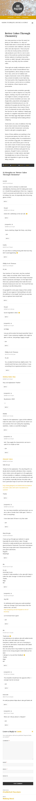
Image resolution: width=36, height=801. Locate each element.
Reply (5, 201)
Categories (25, 17)
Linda (19, 731)
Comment (6, 740)
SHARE (27, 165)
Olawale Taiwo (8, 459)
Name (5, 762)
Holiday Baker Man (9, 377)
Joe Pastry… (11, 17)
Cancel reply (32, 731)
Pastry (22, 165)
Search (18, 17)
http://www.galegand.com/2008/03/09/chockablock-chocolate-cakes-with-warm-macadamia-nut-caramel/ (17, 488)
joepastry (14, 165)
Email (5, 769)
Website (5, 776)
